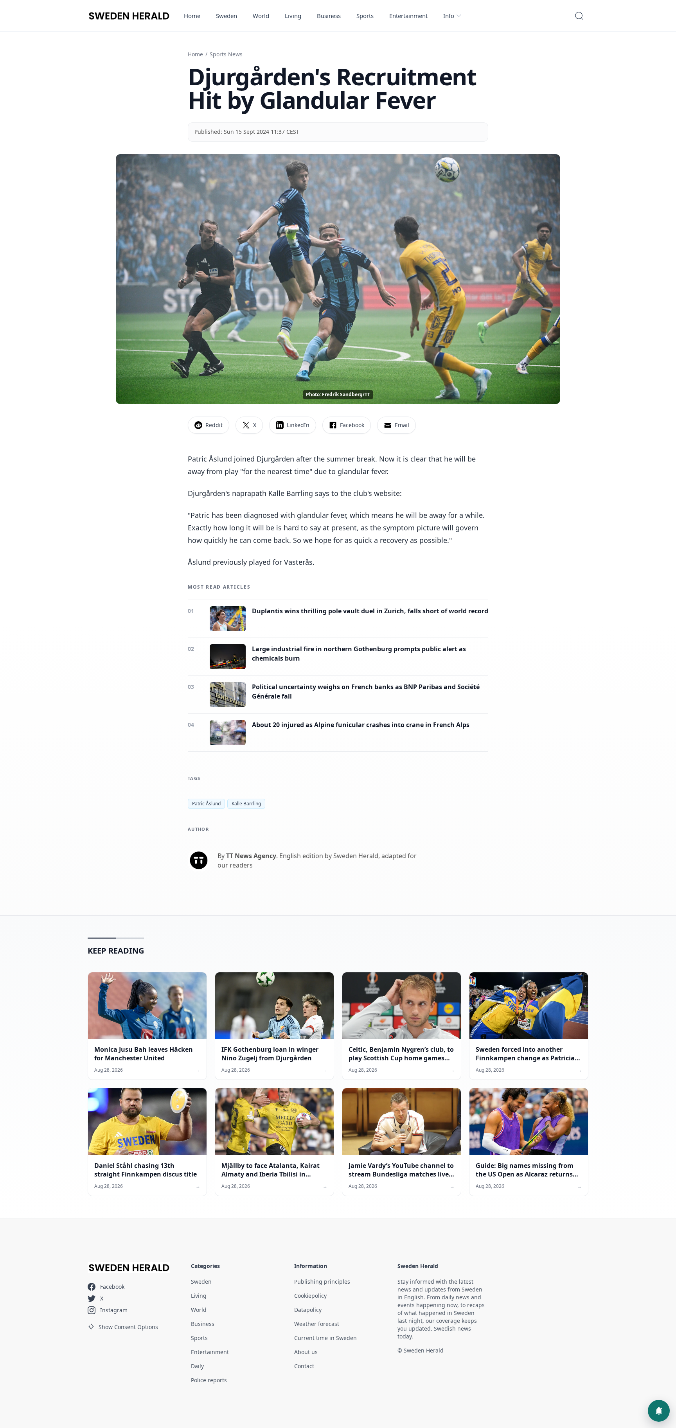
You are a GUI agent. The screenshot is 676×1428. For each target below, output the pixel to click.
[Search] (579, 15)
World (261, 16)
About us (306, 1352)
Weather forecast (316, 1323)
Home (192, 16)
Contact (304, 1366)
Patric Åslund (206, 803)
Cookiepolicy (310, 1295)
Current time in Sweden (325, 1338)
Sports (365, 16)
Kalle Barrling (246, 803)
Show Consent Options (128, 1327)
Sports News (226, 54)
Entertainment (408, 16)
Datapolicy (308, 1309)
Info (448, 16)
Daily (197, 1366)
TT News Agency (251, 855)
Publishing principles (322, 1281)
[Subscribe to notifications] (659, 1411)
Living (293, 16)
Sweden (226, 16)
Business (329, 16)
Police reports (209, 1380)
